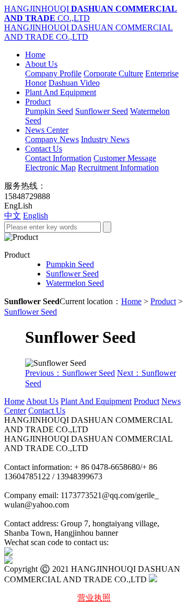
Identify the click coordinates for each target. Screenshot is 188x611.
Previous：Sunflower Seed (70, 372)
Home (35, 54)
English (35, 215)
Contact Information (58, 158)
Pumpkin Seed (49, 111)
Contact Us (43, 148)
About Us (41, 64)
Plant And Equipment (60, 92)
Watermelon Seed (75, 283)
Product (38, 101)
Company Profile (53, 73)
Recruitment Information (118, 167)
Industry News (105, 139)
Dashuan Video (74, 82)
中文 (12, 215)
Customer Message (124, 158)
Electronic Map (50, 167)
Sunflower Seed (101, 111)
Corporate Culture (113, 73)
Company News (52, 139)
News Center (46, 129)
